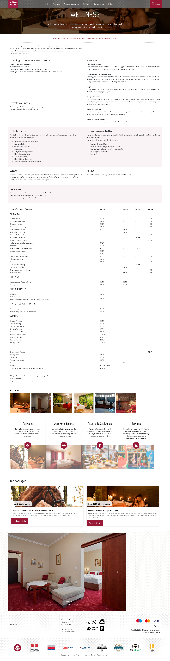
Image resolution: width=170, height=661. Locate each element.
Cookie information (103, 655)
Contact (110, 4)
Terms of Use (65, 655)
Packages (56, 4)
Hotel (46, 4)
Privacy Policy (75, 655)
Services (86, 4)
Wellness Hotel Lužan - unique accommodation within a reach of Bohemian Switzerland (79, 38)
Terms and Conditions (88, 655)
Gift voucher (13, 624)
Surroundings (99, 4)
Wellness (114, 38)
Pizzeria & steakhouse (71, 4)
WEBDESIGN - (151, 632)
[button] (17, 572)
